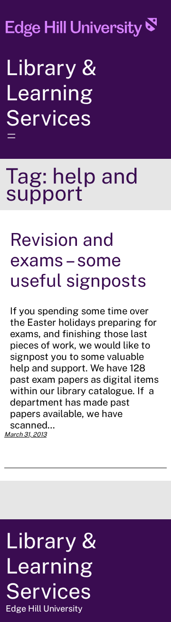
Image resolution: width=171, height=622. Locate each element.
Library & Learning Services (51, 92)
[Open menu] (11, 136)
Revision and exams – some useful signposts (78, 260)
